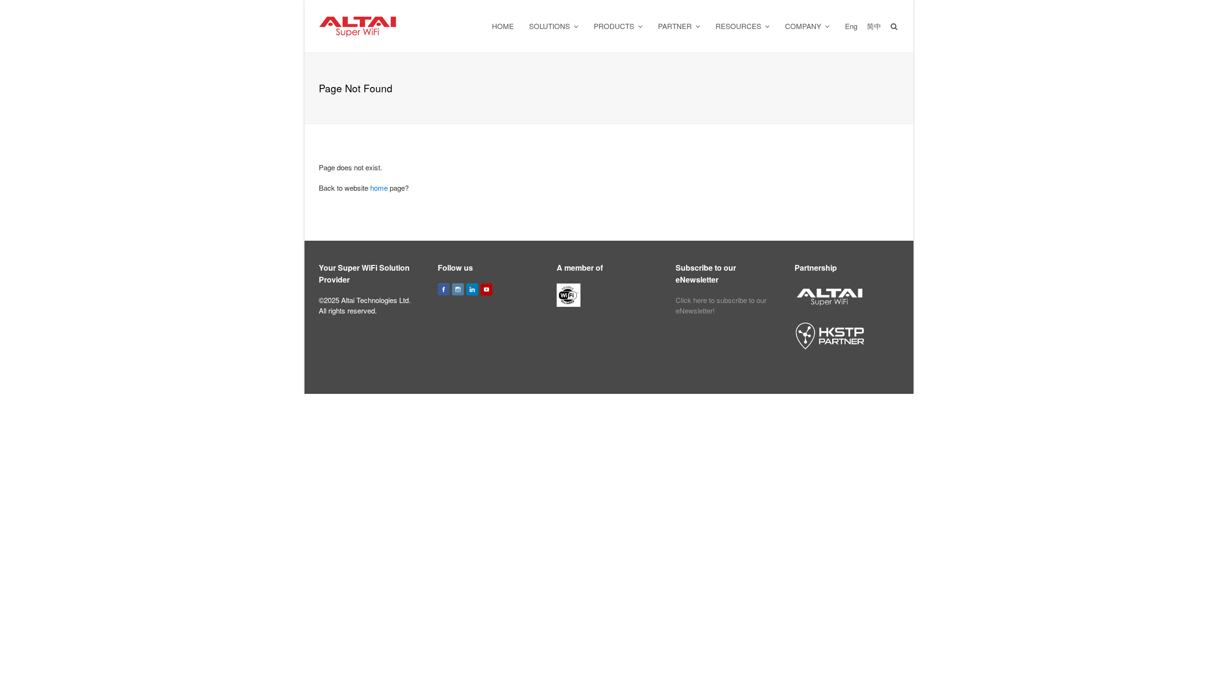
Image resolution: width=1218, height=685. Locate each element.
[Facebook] (444, 289)
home (379, 188)
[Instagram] (458, 289)
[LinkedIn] (472, 289)
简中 (874, 26)
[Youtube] (486, 289)
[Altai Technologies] (358, 25)
